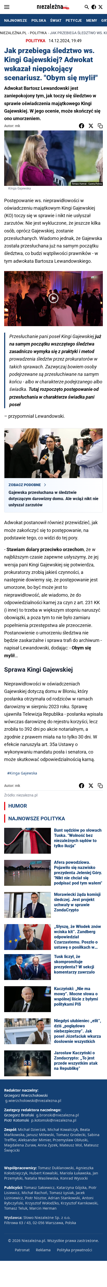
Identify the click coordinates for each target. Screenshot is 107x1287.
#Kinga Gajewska (22, 773)
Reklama (43, 1249)
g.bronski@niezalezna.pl (57, 1115)
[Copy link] (100, 125)
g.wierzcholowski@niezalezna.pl (33, 1100)
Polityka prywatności (74, 1249)
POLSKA (38, 20)
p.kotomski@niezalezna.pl (53, 1120)
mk (17, 126)
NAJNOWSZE (15, 20)
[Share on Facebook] (81, 125)
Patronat (22, 1249)
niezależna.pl (13, 33)
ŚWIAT (56, 20)
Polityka (38, 33)
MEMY (91, 20)
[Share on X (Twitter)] (90, 125)
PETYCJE (74, 20)
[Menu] (6, 7)
